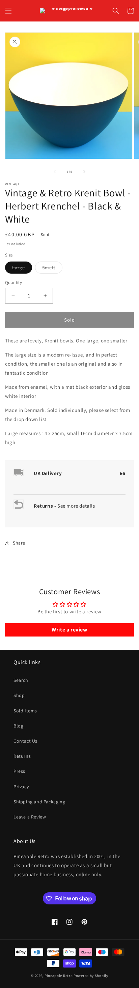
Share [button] (19, 543)
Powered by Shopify (91, 975)
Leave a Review (29, 817)
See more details (76, 506)
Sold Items (25, 711)
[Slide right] (84, 171)
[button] (8, 10)
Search (20, 680)
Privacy (21, 787)
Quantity (13, 282)
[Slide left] (54, 171)
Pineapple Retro (59, 975)
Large (22, 269)
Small (52, 269)
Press (19, 771)
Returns (22, 756)
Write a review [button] (69, 629)
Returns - (45, 506)
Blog (18, 726)
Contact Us (25, 741)
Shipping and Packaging (39, 802)
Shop (19, 695)
